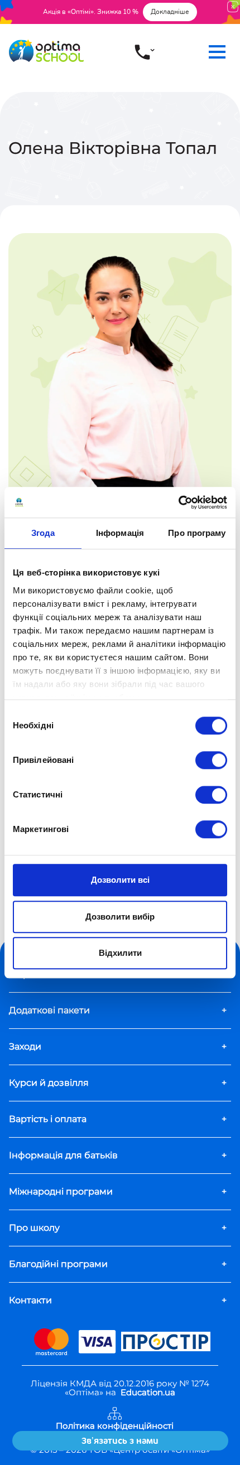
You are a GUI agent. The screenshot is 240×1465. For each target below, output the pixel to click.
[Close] (232, 6)
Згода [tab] (43, 533)
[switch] (211, 760)
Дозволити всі (120, 879)
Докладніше (170, 11)
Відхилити (120, 953)
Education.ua (148, 1392)
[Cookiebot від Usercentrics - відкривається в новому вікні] (178, 502)
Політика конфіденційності (115, 1426)
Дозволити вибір (120, 916)
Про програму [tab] (196, 533)
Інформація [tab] (120, 533)
